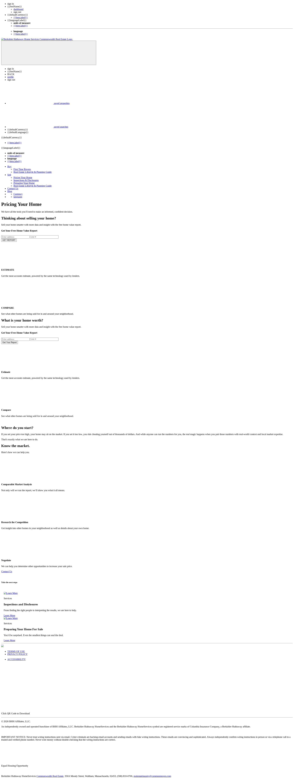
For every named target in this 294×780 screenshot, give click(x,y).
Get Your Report (9, 342)
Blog (9, 191)
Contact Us (12, 188)
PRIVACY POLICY (17, 654)
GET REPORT (8, 240)
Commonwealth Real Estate (49, 776)
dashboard (18, 9)
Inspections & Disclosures (26, 180)
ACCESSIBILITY (16, 659)
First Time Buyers (22, 169)
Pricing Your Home (22, 177)
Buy (9, 166)
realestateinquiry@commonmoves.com (152, 776)
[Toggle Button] (48, 53)
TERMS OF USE (16, 651)
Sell (9, 174)
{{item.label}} (20, 17)
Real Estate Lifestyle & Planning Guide (32, 172)
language (17, 196)
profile (10, 77)
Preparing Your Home (24, 183)
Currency (18, 194)
